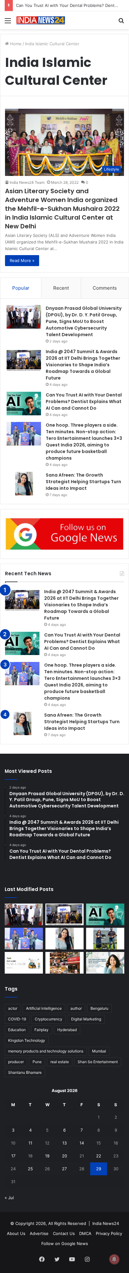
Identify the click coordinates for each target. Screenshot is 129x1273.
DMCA (85, 1233)
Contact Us (64, 1233)
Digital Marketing (86, 1019)
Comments (105, 288)
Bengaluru (99, 1008)
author (76, 1008)
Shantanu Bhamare (25, 1072)
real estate (59, 1061)
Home (15, 43)
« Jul (9, 1197)
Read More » (22, 260)
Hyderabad (67, 1029)
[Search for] (121, 23)
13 (64, 1142)
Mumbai (99, 1051)
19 (47, 1155)
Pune (37, 1061)
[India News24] (41, 20)
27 (64, 1168)
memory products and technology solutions (45, 1051)
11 (30, 1142)
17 (13, 1155)
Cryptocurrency (48, 1019)
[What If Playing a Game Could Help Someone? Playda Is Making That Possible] (24, 963)
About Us (16, 1233)
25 (30, 1168)
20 (64, 1155)
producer (16, 1061)
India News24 (105, 1223)
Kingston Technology (26, 1040)
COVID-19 (17, 1019)
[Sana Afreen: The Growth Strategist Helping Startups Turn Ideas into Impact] (24, 483)
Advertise (39, 1233)
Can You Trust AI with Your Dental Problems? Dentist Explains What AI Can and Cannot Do (84, 401)
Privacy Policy (109, 1233)
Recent (61, 288)
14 (82, 1142)
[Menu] (8, 23)
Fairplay (41, 1029)
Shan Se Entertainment (98, 1061)
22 (98, 1155)
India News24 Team (27, 182)
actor (12, 1008)
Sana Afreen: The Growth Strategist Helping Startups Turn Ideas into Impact (83, 481)
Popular (20, 288)
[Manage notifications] (114, 1259)
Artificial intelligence (44, 1008)
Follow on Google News (64, 1243)
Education (17, 1029)
